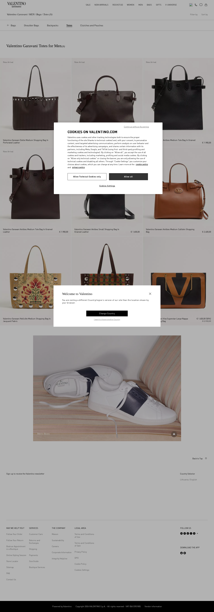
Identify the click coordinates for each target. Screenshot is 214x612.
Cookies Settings (107, 186)
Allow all (128, 176)
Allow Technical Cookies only (87, 176)
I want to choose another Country (107, 319)
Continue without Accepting (136, 126)
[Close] (150, 294)
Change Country (107, 313)
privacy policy (78, 167)
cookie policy (142, 164)
